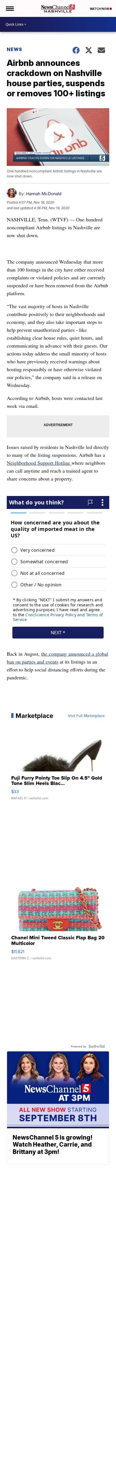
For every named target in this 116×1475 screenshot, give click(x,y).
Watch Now (100, 8)
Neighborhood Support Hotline (38, 462)
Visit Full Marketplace (86, 716)
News (14, 49)
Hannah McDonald (43, 193)
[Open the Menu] (9, 8)
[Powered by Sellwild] (96, 1046)
